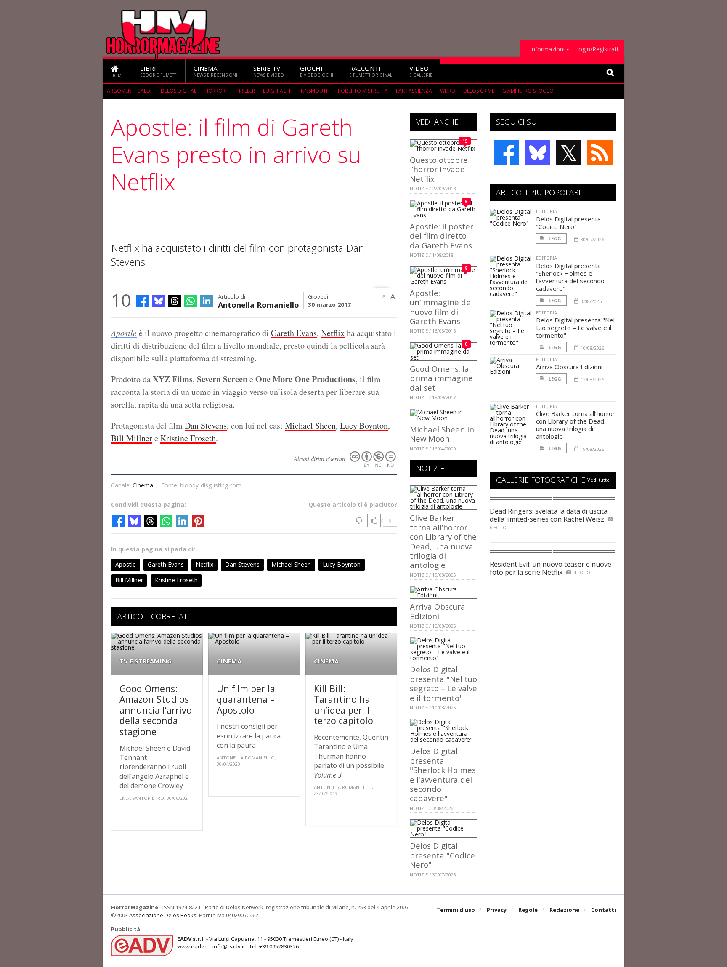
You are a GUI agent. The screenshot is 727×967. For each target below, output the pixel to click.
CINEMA (229, 661)
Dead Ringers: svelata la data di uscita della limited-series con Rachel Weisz (549, 515)
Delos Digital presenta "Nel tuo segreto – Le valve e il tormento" (443, 683)
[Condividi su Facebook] (142, 301)
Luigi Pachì (277, 90)
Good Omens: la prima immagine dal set (441, 378)
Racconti (371, 71)
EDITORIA (546, 211)
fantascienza (414, 90)
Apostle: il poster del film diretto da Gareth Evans (441, 235)
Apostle (124, 332)
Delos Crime (478, 90)
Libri (159, 71)
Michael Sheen (310, 425)
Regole (528, 910)
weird (447, 90)
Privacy (497, 910)
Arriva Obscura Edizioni (437, 611)
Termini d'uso (455, 910)
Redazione (564, 910)
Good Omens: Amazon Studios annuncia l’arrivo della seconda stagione (155, 710)
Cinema (215, 71)
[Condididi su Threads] (174, 301)
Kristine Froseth (188, 438)
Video (420, 71)
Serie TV (268, 71)
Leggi (555, 238)
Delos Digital (178, 90)
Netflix (333, 332)
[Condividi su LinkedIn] (206, 301)
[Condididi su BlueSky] (158, 301)
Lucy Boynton (364, 425)
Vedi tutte (598, 480)
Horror (215, 90)
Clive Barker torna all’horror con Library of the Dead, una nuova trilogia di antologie (443, 541)
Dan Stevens (206, 425)
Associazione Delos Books (162, 915)
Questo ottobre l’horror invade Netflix (439, 169)
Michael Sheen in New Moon (442, 434)
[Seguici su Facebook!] (506, 153)
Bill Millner (131, 438)
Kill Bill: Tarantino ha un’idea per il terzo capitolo (343, 704)
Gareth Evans (294, 332)
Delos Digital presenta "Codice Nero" (442, 855)
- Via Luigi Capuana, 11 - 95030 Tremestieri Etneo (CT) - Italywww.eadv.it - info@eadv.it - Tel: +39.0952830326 (265, 942)
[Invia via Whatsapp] (190, 301)
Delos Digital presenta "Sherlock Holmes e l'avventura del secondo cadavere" (443, 774)
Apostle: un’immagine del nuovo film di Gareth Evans (441, 307)
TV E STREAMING (145, 661)
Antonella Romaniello (258, 304)
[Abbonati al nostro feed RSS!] (600, 153)
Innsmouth (315, 90)
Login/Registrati (596, 49)
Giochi (316, 71)
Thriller (244, 90)
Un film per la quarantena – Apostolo (246, 699)
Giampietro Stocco (528, 90)
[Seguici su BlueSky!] (537, 153)
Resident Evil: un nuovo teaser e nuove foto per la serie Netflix (550, 568)
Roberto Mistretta (363, 90)
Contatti (603, 910)
